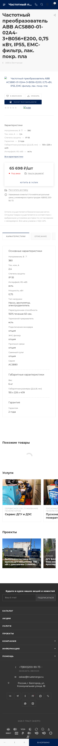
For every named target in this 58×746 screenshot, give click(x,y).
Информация (11, 648)
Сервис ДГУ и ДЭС (18, 514)
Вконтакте (10, 696)
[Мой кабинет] (47, 4)
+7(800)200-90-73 (29, 667)
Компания (9, 641)
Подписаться (46, 598)
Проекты (8, 633)
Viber (48, 696)
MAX (40, 696)
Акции (6, 618)
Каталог (7, 611)
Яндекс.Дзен (33, 703)
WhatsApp (25, 703)
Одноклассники (25, 696)
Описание (41, 236)
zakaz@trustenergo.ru (31, 676)
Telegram (17, 696)
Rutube (33, 696)
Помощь (8, 656)
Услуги (6, 626)
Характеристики (16, 236)
